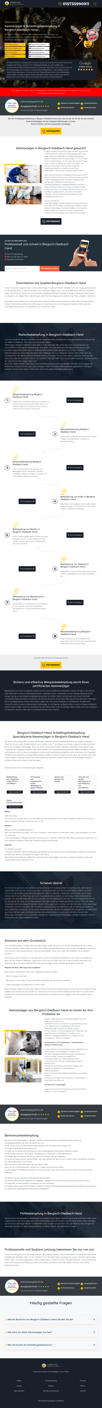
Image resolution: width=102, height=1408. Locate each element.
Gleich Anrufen (14, 792)
